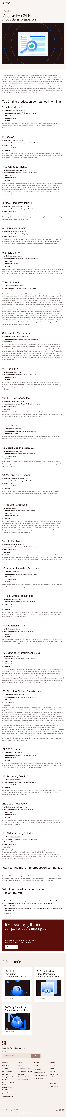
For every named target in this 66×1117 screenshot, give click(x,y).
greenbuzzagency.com (18, 170)
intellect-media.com (17, 544)
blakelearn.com (16, 837)
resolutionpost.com (17, 286)
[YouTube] (62, 1109)
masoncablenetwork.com (19, 478)
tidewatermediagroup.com (19, 336)
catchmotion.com (16, 451)
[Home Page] (6, 3)
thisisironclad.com (17, 140)
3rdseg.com (15, 656)
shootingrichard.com (17, 695)
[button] (62, 3)
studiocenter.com (16, 256)
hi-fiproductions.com (18, 401)
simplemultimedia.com (18, 231)
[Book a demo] (11, 947)
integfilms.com (16, 372)
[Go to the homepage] (4, 1043)
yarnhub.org (15, 572)
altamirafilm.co (16, 629)
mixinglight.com (16, 429)
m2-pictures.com (16, 753)
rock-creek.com (16, 599)
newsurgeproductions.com (20, 206)
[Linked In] (56, 1109)
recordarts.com (16, 780)
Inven (54, 878)
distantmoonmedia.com (18, 110)
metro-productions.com (19, 807)
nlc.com (13, 508)
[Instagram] (59, 1109)
